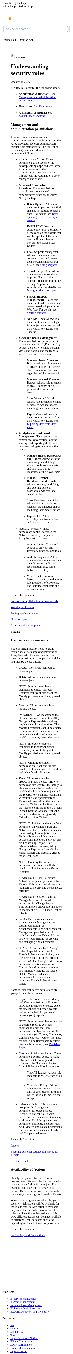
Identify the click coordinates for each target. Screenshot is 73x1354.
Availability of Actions (32, 115)
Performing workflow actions (28, 1235)
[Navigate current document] (66, 18)
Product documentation (23, 1348)
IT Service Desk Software (25, 1308)
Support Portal (18, 1351)
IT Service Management (23, 1298)
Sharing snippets (36, 312)
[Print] (12, 55)
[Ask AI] (65, 29)
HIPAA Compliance (21, 1341)
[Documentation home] (20, 17)
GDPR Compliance (21, 1344)
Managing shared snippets (41, 290)
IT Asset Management (22, 1301)
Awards (14, 1328)
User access (45, 106)
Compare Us (17, 1331)
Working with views (22, 607)
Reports (15, 1145)
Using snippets (48, 265)
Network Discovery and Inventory (29, 1311)
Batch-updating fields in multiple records (43, 217)
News (13, 1335)
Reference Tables (20, 1161)
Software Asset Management (26, 1305)
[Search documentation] (58, 29)
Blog (12, 1325)
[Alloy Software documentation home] (7, 17)
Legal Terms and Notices (24, 1338)
